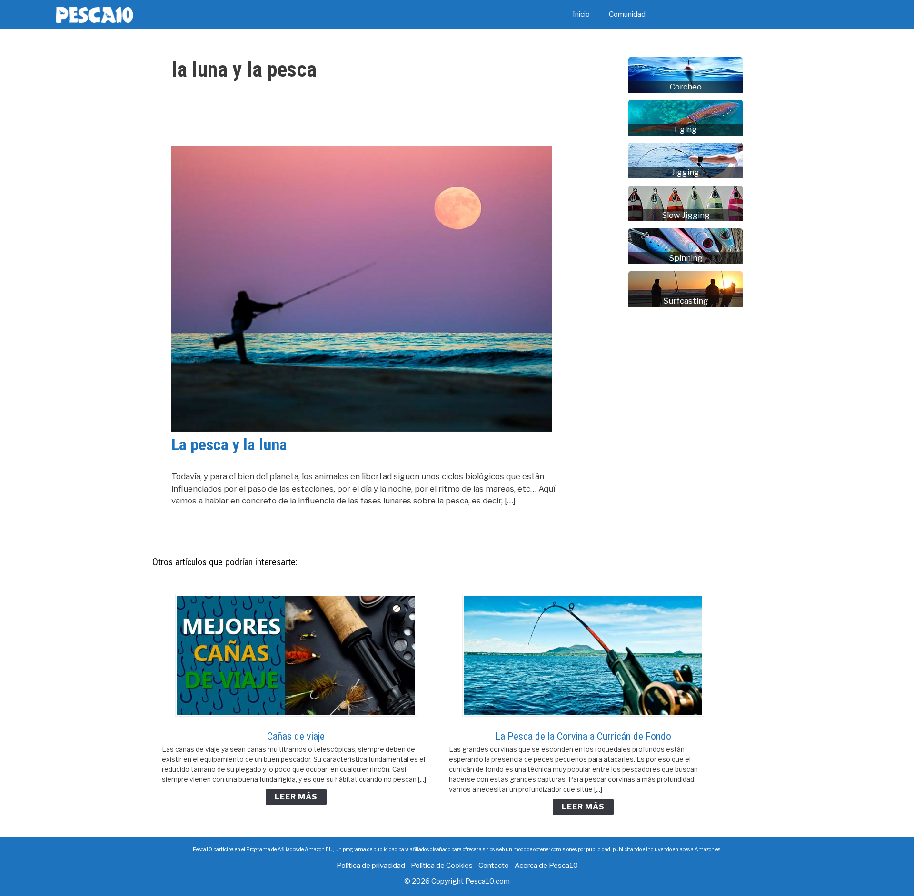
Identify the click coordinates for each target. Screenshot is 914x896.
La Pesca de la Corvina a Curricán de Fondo (583, 736)
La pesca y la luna (229, 444)
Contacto (493, 865)
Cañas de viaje (296, 736)
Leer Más (296, 796)
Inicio (581, 14)
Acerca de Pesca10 (546, 865)
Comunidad (627, 14)
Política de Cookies (442, 865)
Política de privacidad (371, 865)
